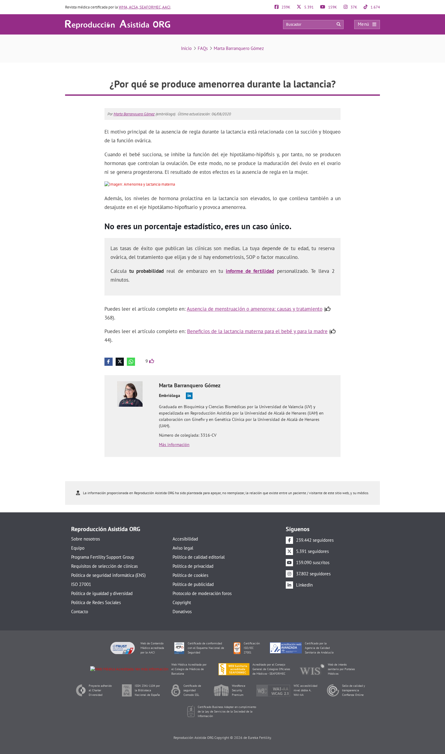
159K (332, 7)
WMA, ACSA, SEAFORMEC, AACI (144, 7)
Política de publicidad (193, 584)
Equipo (77, 548)
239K (285, 7)
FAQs (203, 48)
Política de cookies (190, 575)
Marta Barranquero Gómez (239, 48)
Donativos (182, 611)
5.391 (308, 7)
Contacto (79, 611)
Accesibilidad (185, 539)
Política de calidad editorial (199, 557)
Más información (174, 444)
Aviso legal (183, 548)
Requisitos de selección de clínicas (104, 566)
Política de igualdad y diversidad (102, 593)
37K (353, 7)
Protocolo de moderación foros (202, 593)
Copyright (182, 602)
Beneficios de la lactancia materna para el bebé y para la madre (257, 331)
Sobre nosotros (85, 539)
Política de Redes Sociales (96, 602)
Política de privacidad (193, 566)
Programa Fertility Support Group (102, 557)
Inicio (186, 48)
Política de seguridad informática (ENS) (108, 575)
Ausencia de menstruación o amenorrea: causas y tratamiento (254, 309)
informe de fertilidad (250, 271)
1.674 (375, 7)
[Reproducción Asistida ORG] (117, 24)
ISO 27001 (81, 584)
